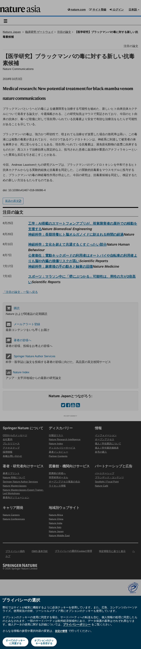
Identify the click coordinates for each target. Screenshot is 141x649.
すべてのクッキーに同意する (15, 642)
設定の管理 (61, 631)
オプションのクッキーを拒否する (44, 642)
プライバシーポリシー (77, 624)
